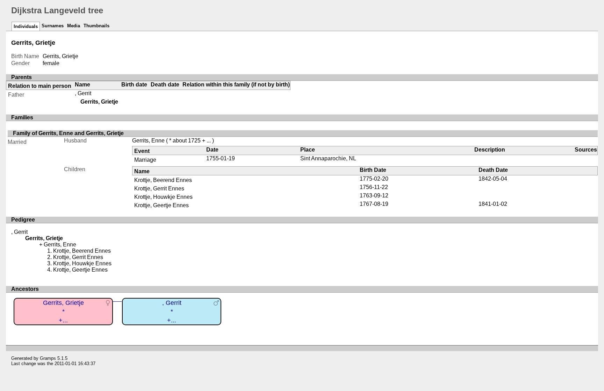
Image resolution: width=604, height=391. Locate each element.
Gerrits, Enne (148, 141)
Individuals (26, 26)
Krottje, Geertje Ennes (161, 205)
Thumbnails (96, 25)
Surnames (53, 25)
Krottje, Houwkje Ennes (163, 197)
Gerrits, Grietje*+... (63, 311)
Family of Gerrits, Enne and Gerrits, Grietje (68, 133)
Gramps (48, 358)
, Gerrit (83, 93)
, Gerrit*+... (171, 311)
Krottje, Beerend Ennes (163, 180)
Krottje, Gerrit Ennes (159, 188)
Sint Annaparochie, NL (328, 158)
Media (73, 25)
